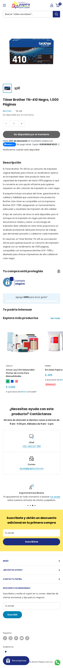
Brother (7, 111)
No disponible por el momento (31, 134)
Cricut (9, 366)
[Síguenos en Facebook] (5, 638)
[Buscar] (56, 14)
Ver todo (55, 318)
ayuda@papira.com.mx (32, 468)
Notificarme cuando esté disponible (21, 149)
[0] (57, 5)
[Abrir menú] (4, 5)
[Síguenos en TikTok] (27, 638)
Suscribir (12, 614)
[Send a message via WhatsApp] (57, 662)
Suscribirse (31, 541)
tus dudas (55, 496)
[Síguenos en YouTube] (22, 638)
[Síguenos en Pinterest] (16, 638)
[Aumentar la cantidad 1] (22, 123)
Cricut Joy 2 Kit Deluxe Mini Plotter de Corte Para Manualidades (20, 373)
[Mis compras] (51, 5)
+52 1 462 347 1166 (31, 446)
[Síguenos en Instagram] (10, 638)
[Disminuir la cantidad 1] (6, 123)
